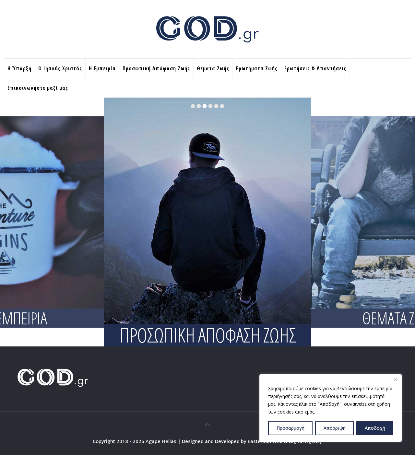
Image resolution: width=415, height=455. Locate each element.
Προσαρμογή (290, 428)
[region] (330, 408)
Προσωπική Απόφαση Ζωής (208, 335)
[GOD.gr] (207, 29)
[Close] (395, 379)
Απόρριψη (335, 428)
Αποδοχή (375, 428)
